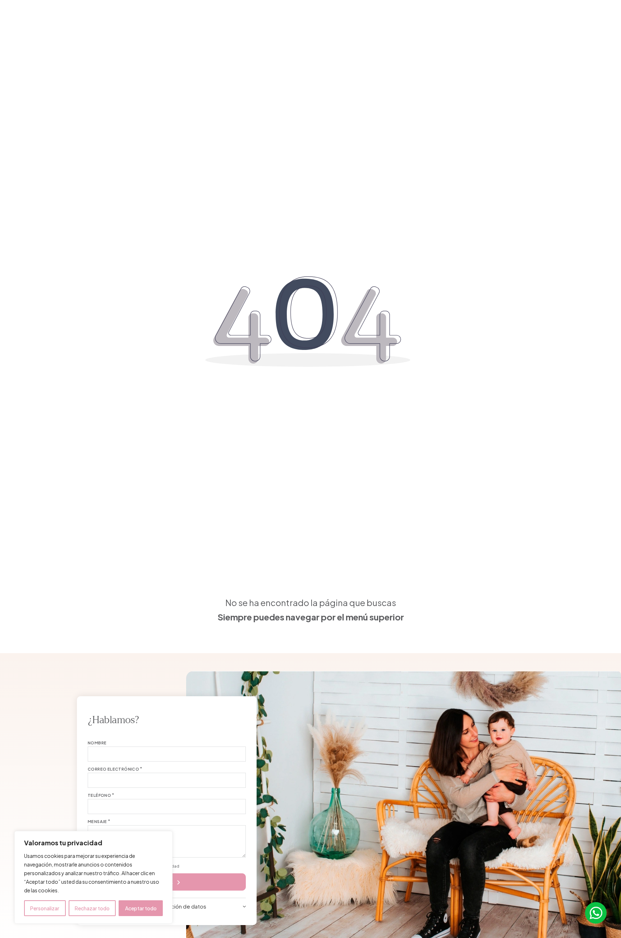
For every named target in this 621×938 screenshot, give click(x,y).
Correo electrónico (113, 769)
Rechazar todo (92, 908)
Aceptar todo (141, 908)
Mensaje (97, 821)
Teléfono (99, 795)
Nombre (97, 743)
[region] (93, 877)
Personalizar (44, 908)
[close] (46, 17)
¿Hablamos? (554, 18)
